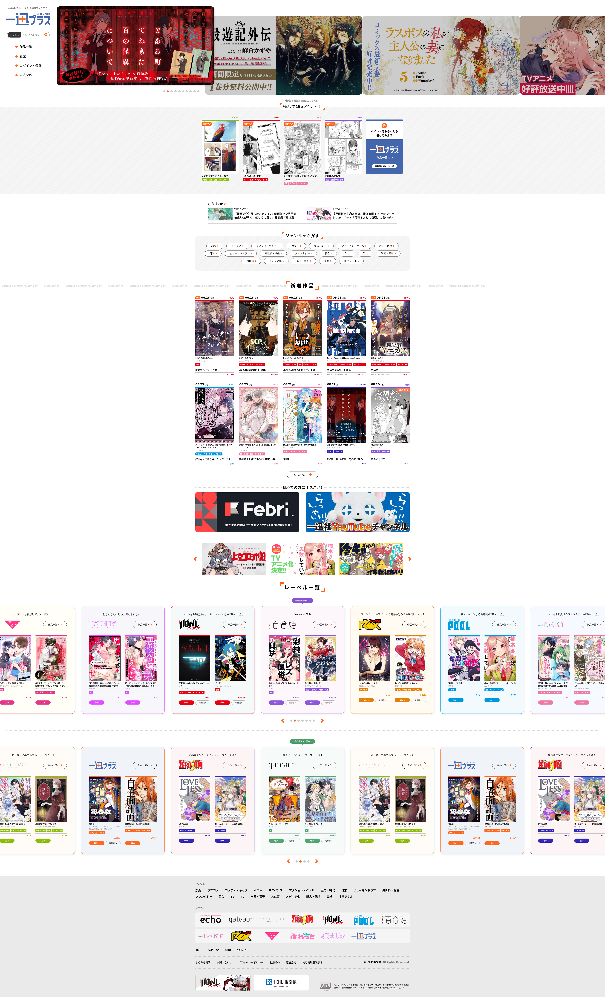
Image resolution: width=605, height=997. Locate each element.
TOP (198, 950)
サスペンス (320, 246)
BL (346, 253)
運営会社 (291, 962)
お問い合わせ (224, 962)
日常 (212, 253)
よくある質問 (202, 962)
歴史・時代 (385, 246)
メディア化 (275, 261)
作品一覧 (26, 46)
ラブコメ (236, 246)
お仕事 (250, 261)
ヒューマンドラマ (240, 253)
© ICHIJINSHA (373, 962)
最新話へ (113, 703)
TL (364, 253)
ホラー (295, 246)
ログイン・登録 (31, 65)
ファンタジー (302, 253)
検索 (228, 950)
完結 (326, 261)
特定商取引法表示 (312, 962)
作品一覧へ (54, 624)
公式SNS (26, 75)
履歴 (23, 56)
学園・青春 (387, 253)
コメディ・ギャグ (266, 246)
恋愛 (213, 246)
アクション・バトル (353, 246)
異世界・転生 (272, 253)
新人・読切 (303, 261)
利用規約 (275, 962)
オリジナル (350, 261)
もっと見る (300, 474)
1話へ (42, 702)
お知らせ (215, 204)
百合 (327, 253)
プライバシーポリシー (250, 962)
